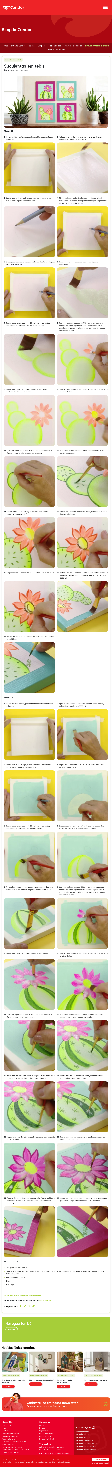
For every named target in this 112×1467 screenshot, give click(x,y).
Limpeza (42, 46)
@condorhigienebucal (84, 1440)
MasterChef (61, 1447)
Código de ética (8, 1444)
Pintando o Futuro (45, 1450)
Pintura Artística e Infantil (97, 46)
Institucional (7, 1425)
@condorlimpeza (83, 1437)
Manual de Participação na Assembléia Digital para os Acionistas (16, 1448)
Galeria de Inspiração (46, 1447)
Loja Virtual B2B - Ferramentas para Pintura (55, 1453)
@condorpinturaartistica (86, 1447)
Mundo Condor (18, 46)
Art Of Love (61, 1450)
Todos (5, 46)
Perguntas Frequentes (10, 1436)
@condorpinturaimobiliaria (87, 1444)
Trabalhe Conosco (9, 1439)
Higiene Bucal (55, 46)
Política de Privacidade (11, 1433)
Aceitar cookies (100, 1459)
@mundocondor (82, 1431)
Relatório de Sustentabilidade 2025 (15, 1442)
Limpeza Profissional (56, 50)
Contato (5, 1431)
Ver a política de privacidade (100, 1463)
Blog (4, 1428)
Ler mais (8, 1386)
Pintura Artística (45, 1436)
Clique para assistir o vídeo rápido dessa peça (22, 1295)
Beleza (32, 46)
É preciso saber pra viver (11, 1452)
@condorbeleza (82, 1434)
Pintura (11, 1329)
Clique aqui (46, 1300)
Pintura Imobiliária (73, 46)
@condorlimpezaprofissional (87, 1450)
